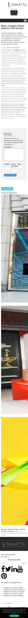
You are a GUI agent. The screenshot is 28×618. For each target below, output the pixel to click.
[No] (26, 612)
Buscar (24, 563)
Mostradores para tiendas (14, 560)
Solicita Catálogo (7, 189)
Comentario (8, 147)
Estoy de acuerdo (14, 615)
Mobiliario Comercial (7, 529)
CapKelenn (17, 50)
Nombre (7, 165)
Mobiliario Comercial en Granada (14, 592)
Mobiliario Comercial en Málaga (13, 596)
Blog (16, 529)
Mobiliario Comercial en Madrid (13, 588)
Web (19, 164)
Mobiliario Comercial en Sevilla (13, 594)
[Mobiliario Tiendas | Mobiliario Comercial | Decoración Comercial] (17, 4)
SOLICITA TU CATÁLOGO (14, 13)
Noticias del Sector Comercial (13, 47)
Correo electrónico (13, 166)
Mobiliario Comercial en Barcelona (14, 590)
